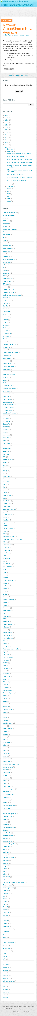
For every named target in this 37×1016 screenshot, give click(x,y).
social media (7, 833)
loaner (5, 602)
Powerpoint (6, 742)
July (8, 191)
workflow (5, 989)
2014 (7, 142)
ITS (4, 561)
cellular (5, 309)
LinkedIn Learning (8, 599)
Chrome (5, 320)
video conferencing (8, 942)
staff (4, 849)
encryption (6, 451)
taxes (4, 879)
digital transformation (9, 413)
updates (5, 920)
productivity (6, 761)
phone (5, 726)
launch (5, 583)
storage (5, 855)
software (5, 838)
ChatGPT (6, 314)
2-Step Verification (8, 215)
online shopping (7, 690)
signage (5, 822)
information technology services (12, 539)
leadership (6, 586)
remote (5, 783)
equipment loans (8, 459)
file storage (6, 476)
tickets (5, 901)
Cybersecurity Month (9, 388)
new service (6, 668)
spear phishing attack (9, 844)
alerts (4, 240)
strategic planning (8, 857)
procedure (6, 753)
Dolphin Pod (6, 424)
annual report (7, 251)
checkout (6, 317)
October (9, 184)
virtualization (7, 951)
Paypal (5, 717)
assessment (6, 262)
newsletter (6, 674)
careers (5, 303)
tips (4, 904)
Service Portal (7, 816)
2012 (7, 147)
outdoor (5, 698)
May (8, 196)
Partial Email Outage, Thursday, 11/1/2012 (19, 177)
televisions (6, 893)
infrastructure (7, 545)
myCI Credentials (8, 657)
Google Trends (7, 503)
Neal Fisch (8, 35)
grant (4, 512)
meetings (6, 616)
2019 (7, 130)
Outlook (5, 701)
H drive (5, 517)
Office (5, 679)
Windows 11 (6, 978)
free (4, 487)
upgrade (5, 923)
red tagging (6, 778)
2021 (7, 125)
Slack (5, 830)
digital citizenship (8, 407)
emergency (6, 443)
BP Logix (6, 284)
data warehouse (8, 402)
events (5, 462)
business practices (8, 289)
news (4, 671)
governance (6, 506)
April (8, 198)
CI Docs (5, 325)
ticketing (5, 898)
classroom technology (9, 344)
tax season (6, 877)
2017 (7, 135)
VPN (4, 959)
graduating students (9, 509)
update (5, 918)
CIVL (4, 341)
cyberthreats (7, 391)
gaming (5, 490)
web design (6, 967)
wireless (5, 984)
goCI (4, 498)
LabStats (6, 577)
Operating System (8, 693)
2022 (7, 122)
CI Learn (5, 330)
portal (4, 739)
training (5, 910)
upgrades (6, 926)
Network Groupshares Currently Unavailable (19, 162)
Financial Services (8, 479)
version (5, 937)
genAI (5, 492)
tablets (5, 874)
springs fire (6, 846)
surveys (5, 868)
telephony (6, 890)
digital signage (7, 410)
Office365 (6, 682)
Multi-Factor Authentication (11, 649)
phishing (5, 720)
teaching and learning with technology (14, 882)
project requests (8, 767)
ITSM (4, 569)
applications (6, 256)
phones (5, 731)
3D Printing (6, 221)
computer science (8, 366)
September (10, 186)
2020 (7, 127)
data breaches (7, 394)
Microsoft (6, 621)
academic (6, 226)
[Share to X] (9, 69)
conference (6, 369)
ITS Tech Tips (7, 566)
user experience (8, 929)
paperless (6, 706)
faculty (5, 470)
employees (6, 446)
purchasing (6, 772)
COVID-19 (6, 377)
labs (4, 575)
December (10, 149)
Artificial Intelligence (9, 259)
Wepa (5, 973)
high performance (8, 523)
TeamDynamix (7, 885)
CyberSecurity (7, 385)
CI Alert (5, 322)
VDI (4, 934)
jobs (4, 572)
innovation (6, 547)
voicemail (6, 956)
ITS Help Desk (7, 564)
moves (5, 643)
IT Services (6, 558)
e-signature (6, 435)
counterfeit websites (9, 374)
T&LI (4, 871)
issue (4, 555)
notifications (6, 676)
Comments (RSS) (7, 1008)
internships (6, 550)
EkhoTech (6, 437)
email (4, 440)
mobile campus (7, 632)
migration (6, 627)
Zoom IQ (5, 997)
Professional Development (11, 764)
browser (5, 287)
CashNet (5, 306)
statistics (6, 852)
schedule (6, 797)
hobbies (5, 525)
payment (5, 715)
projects (5, 770)
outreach (5, 704)
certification (6, 311)
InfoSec (5, 542)
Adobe (5, 232)
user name (6, 931)
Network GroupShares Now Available (17, 28)
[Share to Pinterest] (13, 69)
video (4, 940)
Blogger (25, 1006)
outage (22, 35)
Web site (5, 970)
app (4, 254)
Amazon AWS (7, 245)
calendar (5, 298)
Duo (4, 432)
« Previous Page (14, 75)
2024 (7, 117)
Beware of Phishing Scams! (14, 174)
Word (4, 986)
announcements (8, 248)
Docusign (6, 418)
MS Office (6, 646)
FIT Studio (6, 481)
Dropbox (5, 429)
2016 (7, 137)
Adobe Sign (6, 234)
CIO (4, 339)
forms (5, 484)
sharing (5, 819)
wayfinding (6, 964)
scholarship (6, 800)
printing (5, 745)
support (5, 866)
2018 (7, 132)
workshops (6, 992)
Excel (5, 465)
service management (9, 813)
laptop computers (8, 580)
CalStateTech (7, 300)
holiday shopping (8, 528)
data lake (6, 396)
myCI (4, 652)
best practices (7, 278)
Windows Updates (8, 981)
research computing (9, 789)
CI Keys (5, 328)
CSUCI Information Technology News (12, 1006)
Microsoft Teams (8, 624)
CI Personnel (7, 333)
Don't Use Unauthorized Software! (16, 180)
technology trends (8, 888)
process (5, 756)
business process (8, 292)
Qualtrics (6, 775)
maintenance (7, 610)
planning (5, 734)
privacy (5, 748)
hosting (5, 531)
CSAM (5, 383)
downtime (16, 35)
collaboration (7, 355)
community (6, 361)
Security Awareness (9, 805)
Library (5, 588)
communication (7, 358)
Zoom (5, 995)
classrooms (6, 347)
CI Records (6, 336)
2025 (7, 115)
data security (7, 399)
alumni (5, 243)
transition (6, 912)
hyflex (5, 534)
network (5, 663)
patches (5, 712)
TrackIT (5, 907)
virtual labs (6, 948)
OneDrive (6, 687)
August (9, 189)
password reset (7, 709)
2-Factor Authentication (10, 212)
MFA (4, 619)
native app (6, 660)
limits (4, 591)
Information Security (9, 536)
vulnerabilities (7, 962)
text (4, 896)
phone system (7, 728)
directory (5, 416)
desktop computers (9, 405)
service (5, 811)
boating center (7, 281)
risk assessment (8, 794)
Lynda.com (6, 608)
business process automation (12, 295)
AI (4, 237)
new (4, 665)
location (5, 605)
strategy (5, 860)
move (4, 641)
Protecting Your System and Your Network (19, 153)
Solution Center (7, 841)
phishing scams (8, 723)
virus (4, 953)
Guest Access (7, 514)
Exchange (6, 468)
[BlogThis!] (7, 69)
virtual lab (6, 945)
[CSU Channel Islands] (14, 1)
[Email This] (5, 69)
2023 (7, 120)
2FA (4, 218)
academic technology (9, 229)
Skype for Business (9, 827)
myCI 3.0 (6, 654)
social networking (8, 835)
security (27, 35)
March (9, 201)
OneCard (5, 684)
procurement (7, 759)
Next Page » (24, 75)
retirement (6, 791)
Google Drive (7, 501)
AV (4, 267)
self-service (6, 808)
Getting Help (7, 495)
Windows (6, 975)
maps (4, 613)
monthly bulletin (8, 638)
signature (6, 824)
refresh (5, 781)
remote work (6, 786)
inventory (6, 553)
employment (6, 448)
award (5, 270)
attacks (5, 265)
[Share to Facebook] (11, 69)
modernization (7, 635)
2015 (7, 140)
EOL (4, 457)
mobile (5, 630)
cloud (4, 350)
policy (5, 737)
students (5, 863)
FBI (4, 473)
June (8, 194)
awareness (6, 273)
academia (6, 223)
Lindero (5, 594)
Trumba (5, 915)
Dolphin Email (7, 421)
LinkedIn (5, 597)
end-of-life (6, 454)
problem (5, 750)
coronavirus (6, 372)
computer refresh (8, 363)
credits (5, 380)
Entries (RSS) (31, 1006)
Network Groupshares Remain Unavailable (19, 159)
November (10, 151)
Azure (5, 276)
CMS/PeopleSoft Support (10, 352)
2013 (7, 144)
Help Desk (6, 520)
